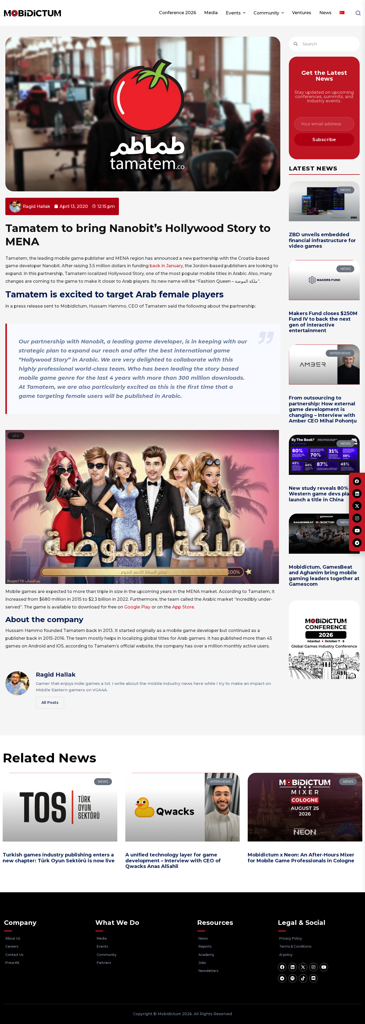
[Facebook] (282, 967)
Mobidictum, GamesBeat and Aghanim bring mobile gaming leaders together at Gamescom (324, 575)
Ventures (301, 12)
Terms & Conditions (295, 946)
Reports (205, 946)
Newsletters (208, 971)
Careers (11, 946)
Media (211, 12)
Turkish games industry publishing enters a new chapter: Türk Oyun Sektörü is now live (59, 858)
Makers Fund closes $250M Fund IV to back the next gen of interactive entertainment (323, 322)
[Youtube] (324, 967)
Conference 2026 (177, 12)
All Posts (50, 702)
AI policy (286, 955)
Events (233, 12)
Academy (206, 955)
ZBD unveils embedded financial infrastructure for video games (322, 240)
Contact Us (14, 955)
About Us (12, 938)
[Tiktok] (303, 978)
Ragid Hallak (56, 674)
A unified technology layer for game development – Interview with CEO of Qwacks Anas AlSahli (173, 860)
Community (266, 12)
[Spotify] (292, 978)
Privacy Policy (290, 938)
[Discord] (313, 978)
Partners (104, 963)
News (325, 12)
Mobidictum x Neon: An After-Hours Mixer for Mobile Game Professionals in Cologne (301, 858)
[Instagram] (313, 967)
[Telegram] (282, 978)
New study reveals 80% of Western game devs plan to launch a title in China (324, 494)
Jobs (202, 963)
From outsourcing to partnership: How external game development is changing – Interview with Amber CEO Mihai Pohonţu (323, 409)
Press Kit (12, 963)
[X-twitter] (303, 967)
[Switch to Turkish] (342, 13)
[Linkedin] (292, 967)
